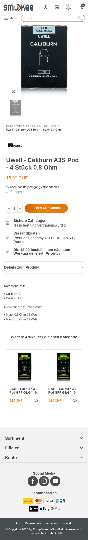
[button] (10, 18)
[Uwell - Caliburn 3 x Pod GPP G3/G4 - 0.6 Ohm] (63, 368)
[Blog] (45, 7)
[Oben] (20, 208)
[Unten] (8, 208)
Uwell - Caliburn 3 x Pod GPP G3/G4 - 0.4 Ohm (24, 392)
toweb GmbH (53, 533)
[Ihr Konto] (69, 7)
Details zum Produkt (21, 267)
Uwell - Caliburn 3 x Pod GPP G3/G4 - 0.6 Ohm (63, 392)
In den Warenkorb (46, 208)
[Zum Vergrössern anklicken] (13, 91)
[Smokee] (18, 7)
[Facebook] (33, 481)
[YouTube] (55, 481)
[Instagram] (44, 481)
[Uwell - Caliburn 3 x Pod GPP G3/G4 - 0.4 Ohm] (24, 368)
